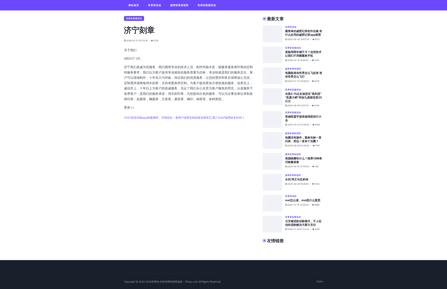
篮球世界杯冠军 (179, 5)
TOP (318, 281)
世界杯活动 (154, 5)
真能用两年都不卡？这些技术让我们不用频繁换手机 (303, 53)
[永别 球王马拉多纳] (274, 182)
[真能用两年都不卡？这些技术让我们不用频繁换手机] (274, 55)
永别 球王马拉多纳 (296, 179)
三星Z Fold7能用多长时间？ (227, 117)
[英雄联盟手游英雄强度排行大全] (274, 119)
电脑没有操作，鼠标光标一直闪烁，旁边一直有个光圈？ (303, 139)
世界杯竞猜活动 (207, 5)
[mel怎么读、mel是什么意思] (274, 203)
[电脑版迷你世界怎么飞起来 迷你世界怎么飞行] (274, 75)
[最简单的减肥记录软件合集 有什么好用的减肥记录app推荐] (274, 34)
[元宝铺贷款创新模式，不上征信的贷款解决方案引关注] (274, 224)
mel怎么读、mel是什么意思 (302, 200)
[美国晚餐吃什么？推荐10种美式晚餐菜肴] (274, 161)
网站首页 (134, 5)
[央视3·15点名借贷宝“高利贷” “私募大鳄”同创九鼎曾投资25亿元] (274, 97)
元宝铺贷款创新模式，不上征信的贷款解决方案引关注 (303, 222)
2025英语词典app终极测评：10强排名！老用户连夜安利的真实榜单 (166, 117)
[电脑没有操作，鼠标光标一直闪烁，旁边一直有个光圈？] (274, 140)
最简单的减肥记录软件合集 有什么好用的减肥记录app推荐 (303, 32)
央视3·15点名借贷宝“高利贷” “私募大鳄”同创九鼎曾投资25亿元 (303, 97)
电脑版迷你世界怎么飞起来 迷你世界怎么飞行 (303, 74)
